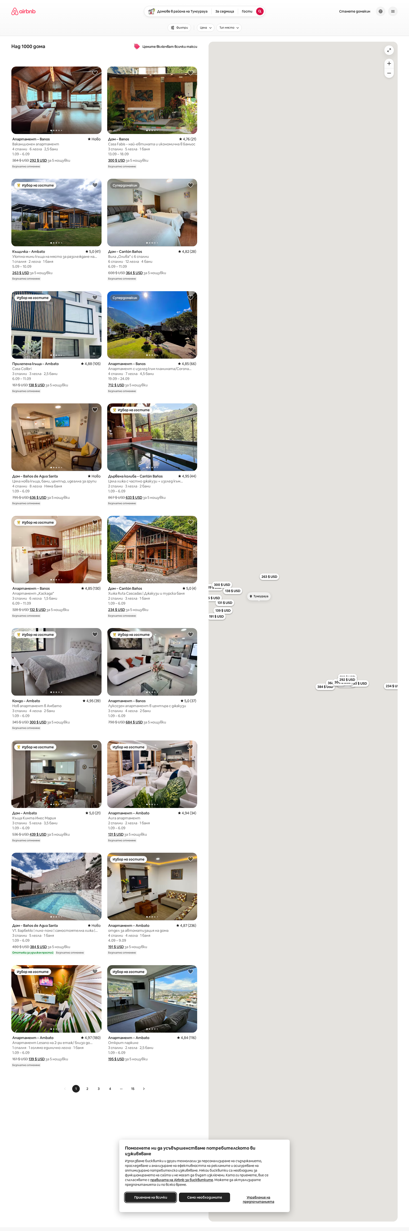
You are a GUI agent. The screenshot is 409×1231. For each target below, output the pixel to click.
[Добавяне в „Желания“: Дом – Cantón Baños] (190, 185)
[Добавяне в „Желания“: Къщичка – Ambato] (95, 185)
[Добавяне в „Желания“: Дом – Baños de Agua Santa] (95, 409)
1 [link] (76, 1089)
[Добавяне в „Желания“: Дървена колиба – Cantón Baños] (190, 409)
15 (132, 1089)
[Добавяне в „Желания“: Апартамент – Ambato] (190, 746)
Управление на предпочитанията (258, 1199)
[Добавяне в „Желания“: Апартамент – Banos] (95, 72)
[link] (65, 1089)
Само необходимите (204, 1197)
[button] (38, 160)
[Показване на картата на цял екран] (389, 50)
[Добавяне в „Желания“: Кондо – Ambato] (95, 634)
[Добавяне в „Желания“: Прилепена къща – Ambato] (95, 297)
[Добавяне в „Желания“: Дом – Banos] (190, 72)
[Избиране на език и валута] (380, 11)
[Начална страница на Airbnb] (23, 11)
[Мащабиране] (389, 63)
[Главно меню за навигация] (393, 11)
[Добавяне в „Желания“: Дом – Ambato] (95, 746)
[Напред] (143, 1089)
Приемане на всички (150, 1197)
